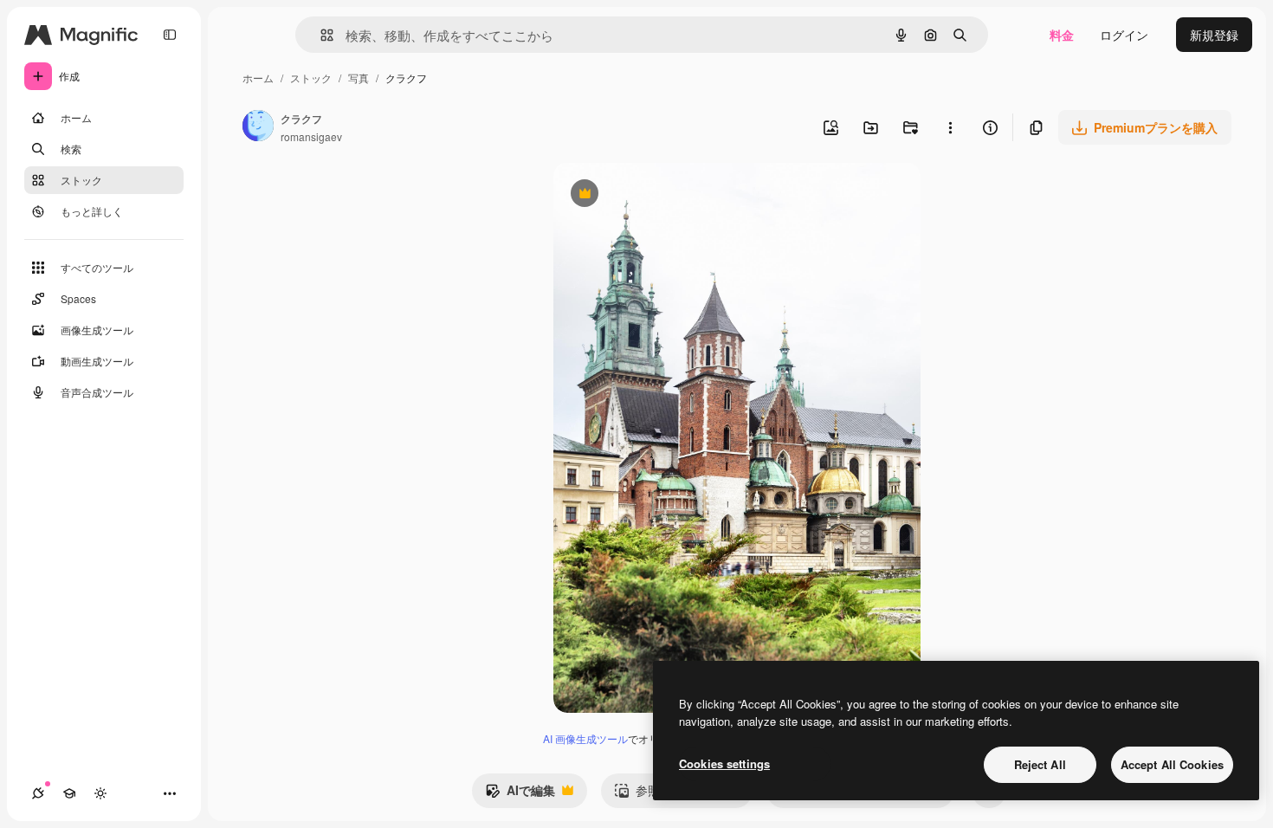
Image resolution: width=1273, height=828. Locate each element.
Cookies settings (724, 763)
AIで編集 (520, 794)
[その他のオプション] (950, 127)
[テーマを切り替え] (100, 793)
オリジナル (672, 195)
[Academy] (69, 793)
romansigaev (311, 136)
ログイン (1124, 34)
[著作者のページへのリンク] (258, 127)
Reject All (1040, 764)
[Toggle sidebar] (170, 35)
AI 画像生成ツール (585, 738)
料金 (1062, 34)
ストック (311, 77)
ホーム (258, 77)
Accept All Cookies (1172, 764)
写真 (358, 77)
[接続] (38, 793)
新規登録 (1214, 34)
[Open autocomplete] (320, 35)
